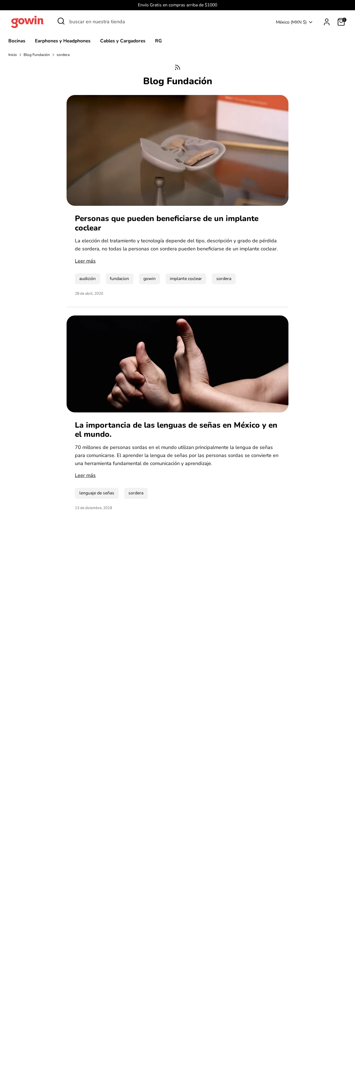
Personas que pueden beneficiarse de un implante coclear (166, 223)
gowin (149, 279)
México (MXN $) (291, 22)
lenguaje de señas (96, 493)
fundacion (119, 279)
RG (158, 41)
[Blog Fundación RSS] (177, 67)
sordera (63, 54)
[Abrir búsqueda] (61, 21)
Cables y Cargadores (122, 41)
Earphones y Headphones (62, 41)
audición (87, 279)
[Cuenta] (326, 21)
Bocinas (16, 41)
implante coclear (186, 279)
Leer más (85, 261)
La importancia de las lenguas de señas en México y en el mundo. (176, 430)
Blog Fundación (37, 54)
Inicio (12, 54)
